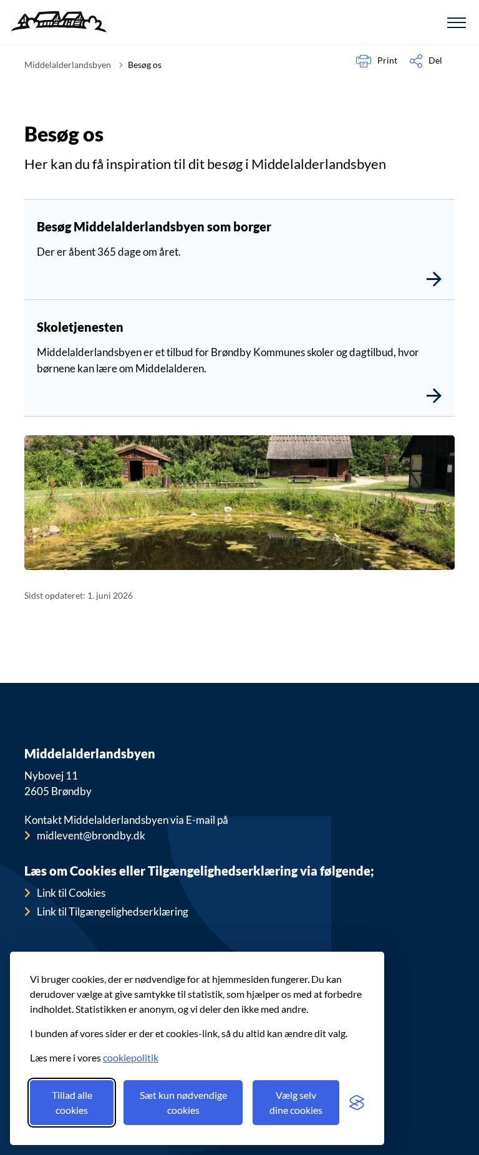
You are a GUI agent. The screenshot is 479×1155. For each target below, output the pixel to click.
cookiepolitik (130, 1057)
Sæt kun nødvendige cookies (183, 1102)
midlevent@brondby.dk (91, 835)
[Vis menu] (456, 21)
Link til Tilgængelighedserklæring (112, 911)
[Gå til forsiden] (59, 22)
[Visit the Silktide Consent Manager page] (356, 1102)
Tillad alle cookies (72, 1102)
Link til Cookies (71, 892)
